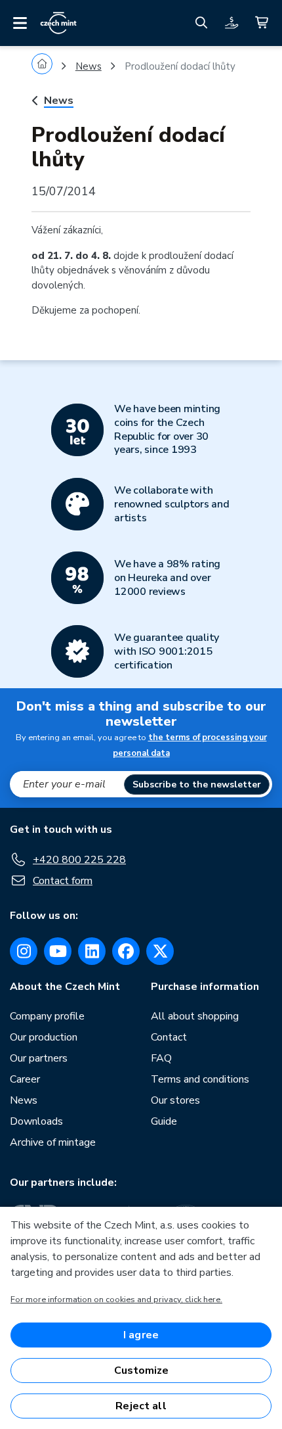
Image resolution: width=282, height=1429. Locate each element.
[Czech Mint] (58, 23)
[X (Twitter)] (160, 951)
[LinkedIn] (92, 951)
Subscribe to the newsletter (196, 784)
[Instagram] (23, 951)
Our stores (175, 1100)
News (88, 66)
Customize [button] (141, 1370)
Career (25, 1079)
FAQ (161, 1058)
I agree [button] (141, 1335)
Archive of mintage (53, 1142)
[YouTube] (57, 951)
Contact (169, 1037)
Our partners (39, 1058)
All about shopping (195, 1016)
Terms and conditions (200, 1079)
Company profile (47, 1016)
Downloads (36, 1121)
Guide (164, 1121)
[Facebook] (126, 951)
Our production (43, 1037)
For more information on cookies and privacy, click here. (116, 1299)
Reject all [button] (141, 1406)
